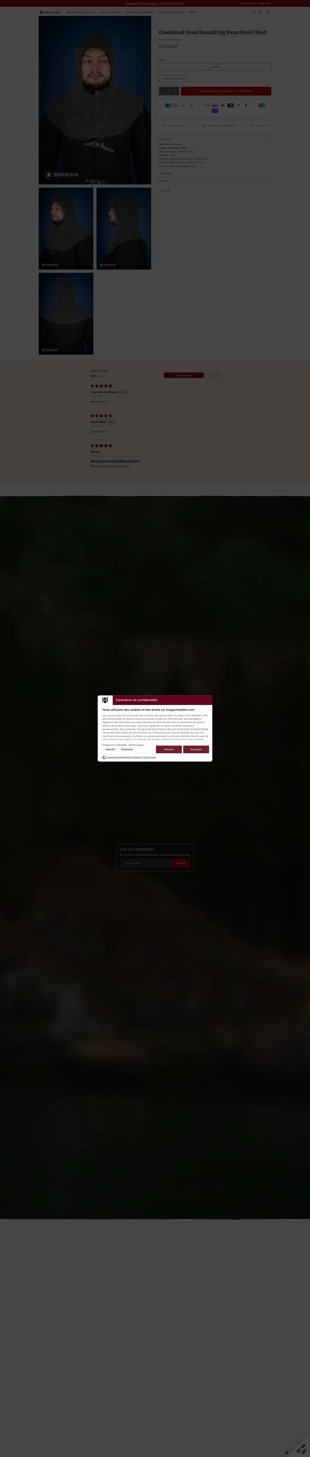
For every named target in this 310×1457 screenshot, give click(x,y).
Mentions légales (136, 745)
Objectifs (110, 749)
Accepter (196, 749)
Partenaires (127, 749)
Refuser (168, 749)
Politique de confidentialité (115, 745)
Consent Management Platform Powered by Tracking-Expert (131, 757)
